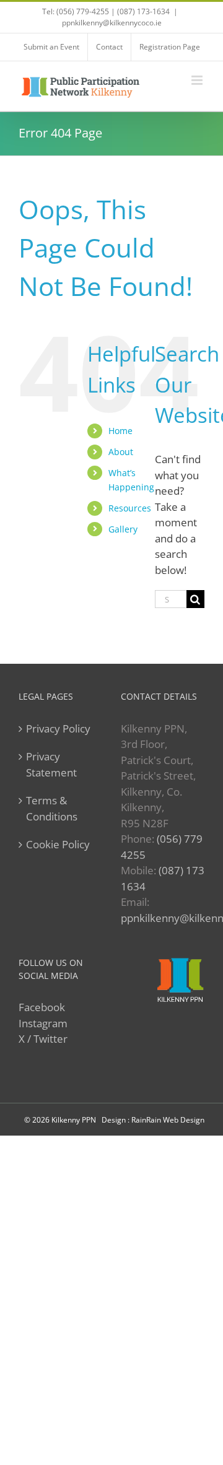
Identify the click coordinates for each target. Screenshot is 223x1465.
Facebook (42, 1007)
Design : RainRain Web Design (153, 1120)
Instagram (43, 1023)
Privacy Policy (58, 728)
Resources (129, 508)
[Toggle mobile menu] (197, 80)
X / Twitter (43, 1039)
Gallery (123, 529)
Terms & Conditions (51, 808)
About (120, 452)
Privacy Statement (51, 764)
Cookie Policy (58, 844)
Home (120, 431)
